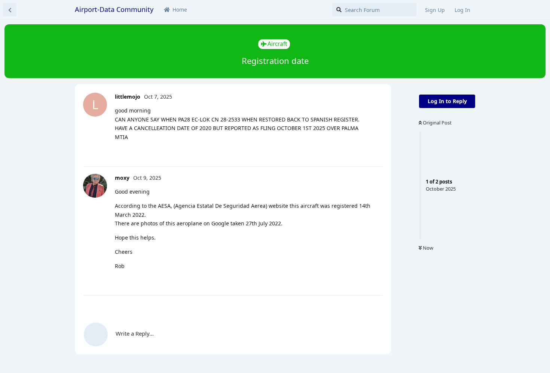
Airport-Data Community (114, 9)
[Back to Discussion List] (9, 9)
